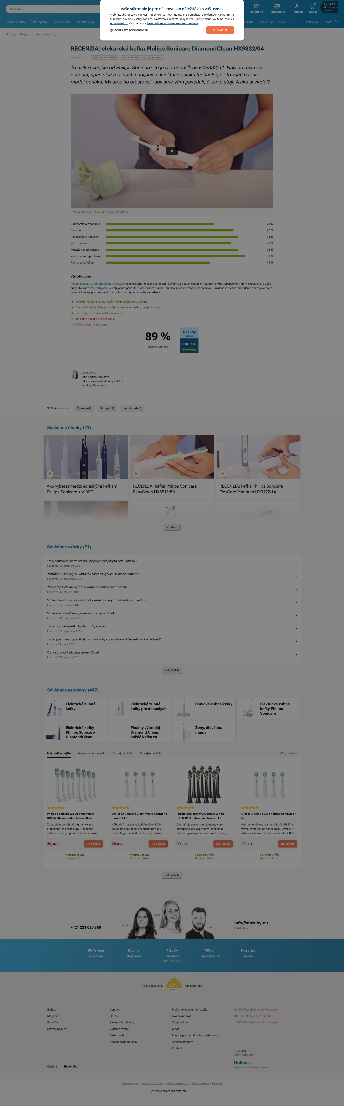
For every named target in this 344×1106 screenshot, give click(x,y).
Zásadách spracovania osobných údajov (172, 23)
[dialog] (172, 20)
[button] (129, 30)
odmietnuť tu (119, 23)
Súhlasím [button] (220, 30)
